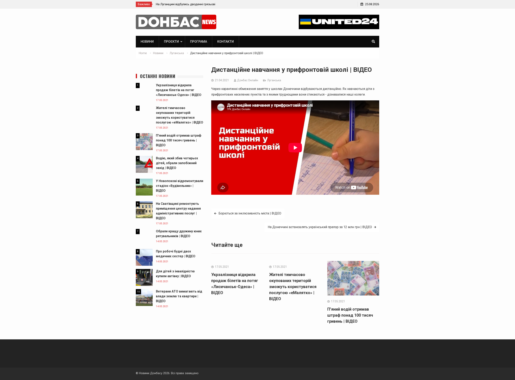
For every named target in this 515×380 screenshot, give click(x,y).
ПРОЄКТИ (171, 41)
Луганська (274, 80)
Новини (147, 41)
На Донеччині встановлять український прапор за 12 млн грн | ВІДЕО (320, 227)
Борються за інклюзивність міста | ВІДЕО (249, 213)
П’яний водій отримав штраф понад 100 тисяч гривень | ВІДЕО (350, 315)
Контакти (225, 41)
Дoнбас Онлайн (247, 80)
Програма (198, 41)
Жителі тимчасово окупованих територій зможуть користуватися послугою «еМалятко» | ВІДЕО (292, 286)
